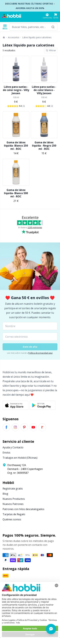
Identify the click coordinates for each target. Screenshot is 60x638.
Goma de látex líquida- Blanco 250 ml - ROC (16, 146)
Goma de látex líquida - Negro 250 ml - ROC (44, 146)
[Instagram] (15, 427)
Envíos (6, 452)
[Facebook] (6, 427)
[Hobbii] (11, 16)
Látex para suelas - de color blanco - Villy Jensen (44, 90)
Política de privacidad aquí (40, 353)
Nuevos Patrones (13, 504)
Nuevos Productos (14, 499)
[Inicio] (4, 37)
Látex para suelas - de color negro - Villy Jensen (16, 90)
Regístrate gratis (13, 488)
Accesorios (13, 37)
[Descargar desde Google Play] (42, 405)
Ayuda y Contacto (13, 447)
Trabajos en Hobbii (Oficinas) (20, 457)
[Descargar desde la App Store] (15, 405)
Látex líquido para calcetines (37, 37)
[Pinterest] (24, 427)
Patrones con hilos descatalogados (23, 509)
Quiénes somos (12, 519)
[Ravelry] (42, 427)
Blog (5, 493)
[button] (55, 16)
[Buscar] (53, 26)
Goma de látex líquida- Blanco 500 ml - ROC (16, 193)
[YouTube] (33, 427)
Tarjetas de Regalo (14, 514)
